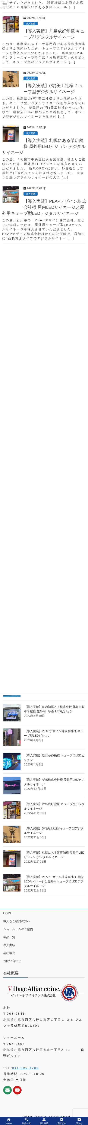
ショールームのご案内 (18, 929)
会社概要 (9, 953)
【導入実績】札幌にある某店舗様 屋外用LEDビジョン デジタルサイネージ (43, 146)
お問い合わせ (12, 961)
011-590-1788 (25, 1068)
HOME (7, 913)
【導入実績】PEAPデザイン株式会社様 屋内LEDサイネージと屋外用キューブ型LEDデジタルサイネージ (53, 881)
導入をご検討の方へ (16, 921)
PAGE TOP (82, 1087)
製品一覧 (9, 937)
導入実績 (9, 945)
